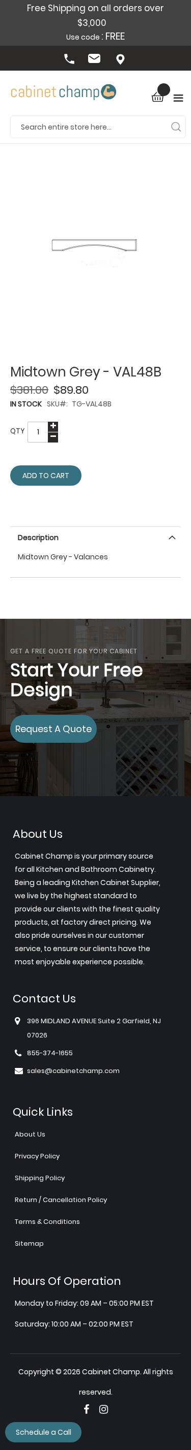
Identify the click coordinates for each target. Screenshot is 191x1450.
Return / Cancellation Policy (61, 1200)
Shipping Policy (40, 1178)
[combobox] (98, 126)
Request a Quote (53, 728)
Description (38, 537)
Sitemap (29, 1243)
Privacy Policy (37, 1156)
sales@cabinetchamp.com (95, 60)
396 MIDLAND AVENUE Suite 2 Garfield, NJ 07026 (121, 60)
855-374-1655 (70, 60)
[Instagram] (103, 1409)
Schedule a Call (43, 1432)
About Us (30, 1134)
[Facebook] (86, 1409)
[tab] (95, 536)
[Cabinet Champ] (63, 93)
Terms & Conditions (47, 1221)
